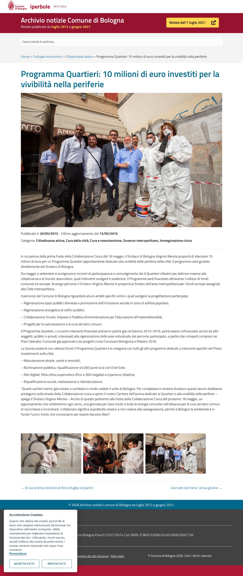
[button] (192, 23)
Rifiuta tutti (57, 563)
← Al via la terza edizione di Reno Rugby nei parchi (57, 487)
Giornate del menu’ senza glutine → (196, 487)
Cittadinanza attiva (79, 56)
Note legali (117, 556)
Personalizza (17, 553)
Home (25, 56)
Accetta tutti (24, 563)
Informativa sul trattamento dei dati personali (80, 556)
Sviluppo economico (47, 56)
